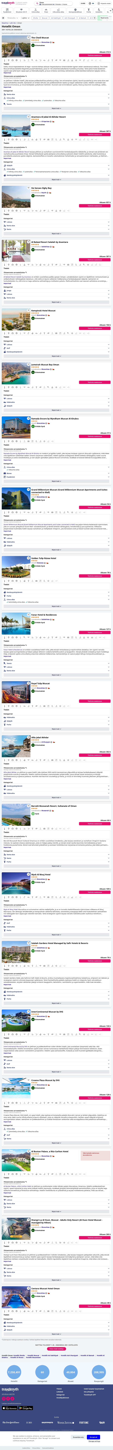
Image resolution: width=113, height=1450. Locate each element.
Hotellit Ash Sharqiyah (69, 1355)
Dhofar (35, 18)
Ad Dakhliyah (56, 18)
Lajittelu (24, 18)
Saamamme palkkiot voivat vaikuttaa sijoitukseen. (18, 33)
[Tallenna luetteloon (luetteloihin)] (28, 37)
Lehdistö (59, 1392)
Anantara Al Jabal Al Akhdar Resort (48, 117)
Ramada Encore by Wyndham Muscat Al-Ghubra (55, 418)
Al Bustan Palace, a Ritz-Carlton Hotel (49, 1151)
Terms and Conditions (48, 1448)
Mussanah (45, 811)
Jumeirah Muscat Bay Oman (45, 364)
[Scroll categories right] (110, 10)
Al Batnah (82, 18)
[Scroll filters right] (94, 18)
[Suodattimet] (3, 18)
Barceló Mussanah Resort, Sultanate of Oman (54, 806)
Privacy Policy (36, 1448)
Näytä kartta (104, 18)
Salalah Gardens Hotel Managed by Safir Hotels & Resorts (59, 943)
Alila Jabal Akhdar (40, 737)
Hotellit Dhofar (19, 1355)
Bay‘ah (43, 193)
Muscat (44, 18)
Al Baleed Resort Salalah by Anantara (49, 242)
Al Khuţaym (45, 742)
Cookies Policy (26, 1448)
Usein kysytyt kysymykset (94, 1389)
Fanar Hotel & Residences (44, 614)
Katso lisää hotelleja (56, 1349)
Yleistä (59, 1389)
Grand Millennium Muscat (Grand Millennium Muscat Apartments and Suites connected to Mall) (69, 491)
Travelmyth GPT (90, 1395)
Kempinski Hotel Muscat (43, 310)
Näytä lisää (55, 108)
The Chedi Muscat (40, 37)
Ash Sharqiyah (70, 18)
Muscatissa (45, 42)
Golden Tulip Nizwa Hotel (43, 558)
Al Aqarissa (45, 121)
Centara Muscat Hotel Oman (45, 1288)
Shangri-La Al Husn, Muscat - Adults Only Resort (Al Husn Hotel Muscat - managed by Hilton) (67, 1221)
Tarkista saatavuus (95, 55)
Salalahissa (45, 247)
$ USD (83, 3)
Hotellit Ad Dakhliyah (50, 1355)
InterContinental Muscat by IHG (47, 1011)
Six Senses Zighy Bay (41, 188)
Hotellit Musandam (33, 1357)
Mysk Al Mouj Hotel (40, 874)
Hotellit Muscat (33, 1355)
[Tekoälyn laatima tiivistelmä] (20, 78)
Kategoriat (60, 1395)
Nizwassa (40, 563)
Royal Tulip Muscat (40, 683)
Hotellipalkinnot (62, 1398)
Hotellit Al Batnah (87, 1355)
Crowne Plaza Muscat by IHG (45, 1080)
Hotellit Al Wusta (16, 1357)
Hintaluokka (11, 18)
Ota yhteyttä (89, 1392)
